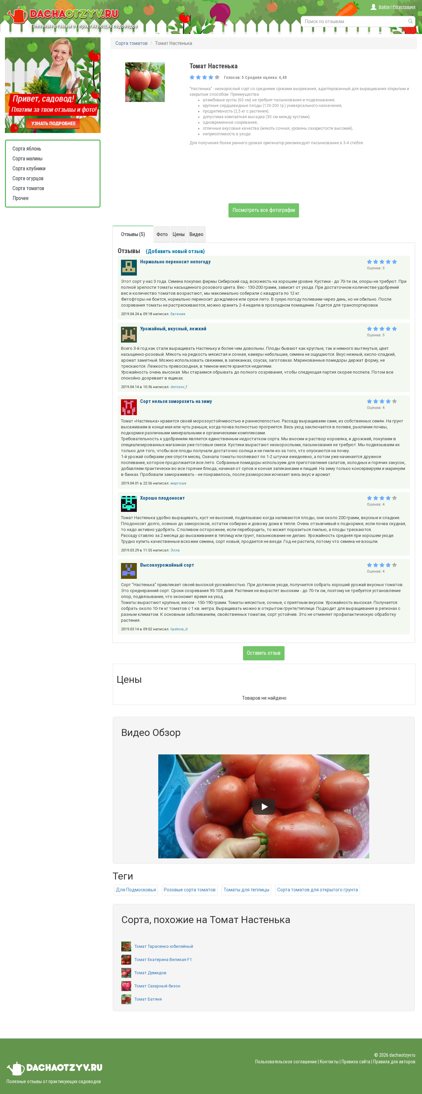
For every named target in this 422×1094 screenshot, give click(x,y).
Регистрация (404, 6)
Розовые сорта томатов (190, 889)
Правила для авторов (394, 1061)
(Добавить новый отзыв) (175, 251)
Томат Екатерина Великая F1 (163, 959)
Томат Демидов (150, 972)
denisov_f (178, 387)
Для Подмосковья (136, 889)
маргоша (178, 483)
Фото (162, 234)
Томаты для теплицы (246, 889)
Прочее (21, 198)
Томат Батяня (148, 999)
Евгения (177, 314)
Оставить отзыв (264, 653)
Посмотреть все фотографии (263, 210)
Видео (196, 234)
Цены (179, 234)
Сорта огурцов (28, 178)
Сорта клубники (29, 168)
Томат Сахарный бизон (157, 985)
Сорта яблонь (27, 149)
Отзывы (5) (133, 234)
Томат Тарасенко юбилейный (164, 946)
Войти (384, 6)
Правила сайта (356, 1061)
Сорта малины (28, 158)
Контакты (329, 1061)
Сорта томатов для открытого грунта (317, 889)
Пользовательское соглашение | (287, 1061)
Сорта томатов (28, 188)
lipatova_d (179, 629)
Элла (175, 550)
